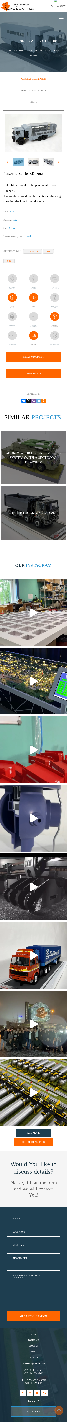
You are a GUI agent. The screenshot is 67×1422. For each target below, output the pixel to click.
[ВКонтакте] (23, 401)
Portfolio (33, 1340)
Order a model (33, 373)
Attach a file (20, 1258)
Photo (33, 102)
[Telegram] (38, 401)
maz (48, 251)
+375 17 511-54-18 (33, 1373)
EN (51, 6)
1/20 (9, 261)
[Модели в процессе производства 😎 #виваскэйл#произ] (33, 749)
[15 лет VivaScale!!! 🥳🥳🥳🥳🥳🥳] (33, 1024)
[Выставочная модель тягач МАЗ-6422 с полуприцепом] (33, 955)
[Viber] (33, 401)
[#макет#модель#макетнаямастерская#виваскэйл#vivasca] (33, 1092)
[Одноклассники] (43, 401)
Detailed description (33, 90)
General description (33, 79)
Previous (7, 162)
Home (33, 1334)
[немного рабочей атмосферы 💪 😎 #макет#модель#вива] (33, 612)
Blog (33, 1352)
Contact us (34, 1358)
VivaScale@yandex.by (33, 1363)
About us (33, 1346)
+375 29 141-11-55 (33, 1370)
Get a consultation (33, 357)
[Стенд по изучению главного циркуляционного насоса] (33, 818)
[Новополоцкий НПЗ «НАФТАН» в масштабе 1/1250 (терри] (33, 681)
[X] (28, 401)
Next (59, 162)
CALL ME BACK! (33, 1411)
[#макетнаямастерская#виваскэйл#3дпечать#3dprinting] (33, 886)
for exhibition (32, 251)
